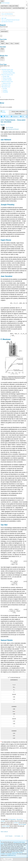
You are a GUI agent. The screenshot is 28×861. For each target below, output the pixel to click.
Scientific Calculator (7, 79)
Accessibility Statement (11, 853)
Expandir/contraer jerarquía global (2, 116)
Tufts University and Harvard (12, 129)
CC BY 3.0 (16, 822)
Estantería (15, 116)
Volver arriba (3, 831)
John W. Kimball (9, 127)
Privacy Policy (15, 852)
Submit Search (4, 31)
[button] (5, 90)
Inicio (7, 116)
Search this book (4, 26)
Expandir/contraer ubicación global (26, 116)
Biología (24, 116)
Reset (2, 41)
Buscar (3, 859)
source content (5, 826)
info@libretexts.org (11, 855)
